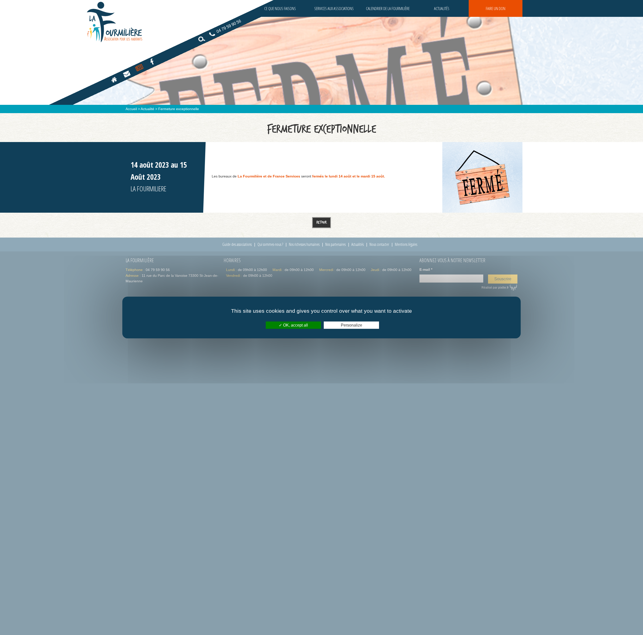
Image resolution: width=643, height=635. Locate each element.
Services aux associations (334, 8)
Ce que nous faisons (280, 8)
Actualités (441, 8)
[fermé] (482, 177)
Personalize (351, 325)
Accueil (131, 109)
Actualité (147, 109)
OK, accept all (295, 325)
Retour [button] (321, 222)
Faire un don (495, 8)
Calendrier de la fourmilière (388, 8)
